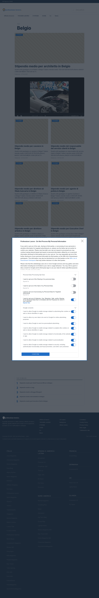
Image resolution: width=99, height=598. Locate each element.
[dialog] (49, 299)
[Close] (83, 241)
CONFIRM (35, 354)
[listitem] (49, 275)
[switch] (73, 279)
